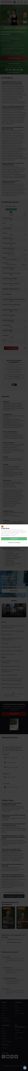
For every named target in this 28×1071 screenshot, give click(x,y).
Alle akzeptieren (14, 538)
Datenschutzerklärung (5, 535)
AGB (14, 535)
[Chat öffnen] (25, 1068)
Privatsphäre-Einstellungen (14, 542)
